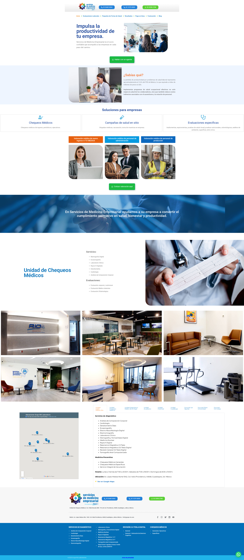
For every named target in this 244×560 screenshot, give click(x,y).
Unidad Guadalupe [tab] (174, 408)
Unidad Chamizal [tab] (161, 408)
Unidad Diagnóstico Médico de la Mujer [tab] (131, 408)
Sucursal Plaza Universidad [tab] (202, 408)
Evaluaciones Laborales (91, 16)
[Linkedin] (169, 517)
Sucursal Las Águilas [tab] (188, 408)
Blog (160, 16)
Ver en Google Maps (105, 482)
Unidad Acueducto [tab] (147, 408)
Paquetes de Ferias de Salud (112, 16)
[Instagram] (162, 517)
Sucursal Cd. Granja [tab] (217, 408)
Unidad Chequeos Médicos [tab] (113, 409)
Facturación (152, 16)
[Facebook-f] (158, 517)
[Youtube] (173, 517)
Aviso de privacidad (128, 557)
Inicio (78, 16)
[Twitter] (166, 517)
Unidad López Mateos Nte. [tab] (100, 409)
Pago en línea (140, 16)
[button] (238, 554)
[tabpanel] (159, 450)
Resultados (128, 16)
